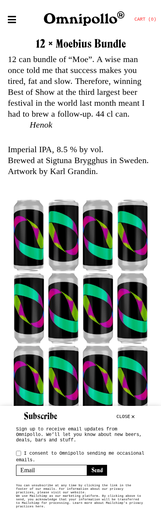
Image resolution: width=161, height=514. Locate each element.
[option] (80, 308)
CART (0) (145, 19)
